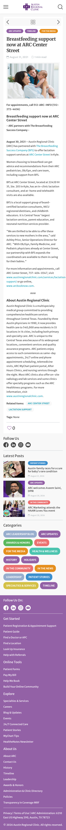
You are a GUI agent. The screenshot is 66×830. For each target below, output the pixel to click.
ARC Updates (15, 31)
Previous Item (7, 22)
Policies (8, 796)
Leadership (13, 577)
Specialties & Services (21, 585)
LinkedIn (13, 444)
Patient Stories (37, 463)
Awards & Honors (18, 542)
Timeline (31, 31)
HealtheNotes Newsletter (18, 741)
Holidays (30, 559)
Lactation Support (20, 409)
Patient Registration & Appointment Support (29, 625)
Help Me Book (11, 680)
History (11, 559)
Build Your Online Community (21, 686)
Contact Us (9, 761)
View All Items (33, 22)
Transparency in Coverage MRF (21, 802)
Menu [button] (5, 6)
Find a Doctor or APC (15, 637)
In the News (45, 568)
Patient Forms (11, 669)
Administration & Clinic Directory (23, 790)
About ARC (9, 755)
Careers (7, 706)
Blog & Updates (12, 712)
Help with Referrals (14, 654)
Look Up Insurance (14, 649)
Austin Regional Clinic (33, 7)
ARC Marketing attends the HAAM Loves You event (44, 509)
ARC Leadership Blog (20, 534)
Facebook (6, 444)
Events (42, 542)
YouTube (28, 444)
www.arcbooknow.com (20, 285)
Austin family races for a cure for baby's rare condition (45, 470)
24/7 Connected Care (15, 724)
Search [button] (60, 6)
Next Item (58, 22)
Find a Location (12, 643)
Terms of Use (22, 813)
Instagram (20, 444)
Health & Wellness (44, 551)
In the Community (39, 502)
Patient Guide (11, 631)
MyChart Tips (11, 735)
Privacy (7, 813)
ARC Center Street (39, 154)
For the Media (49, 31)
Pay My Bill (9, 675)
